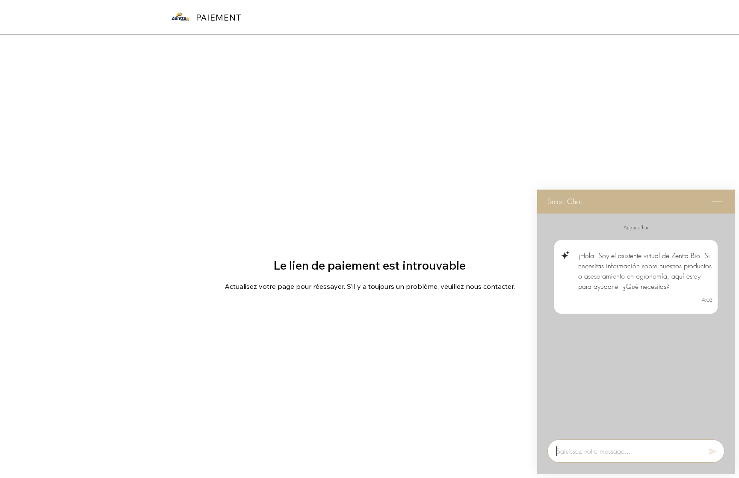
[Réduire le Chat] (717, 201)
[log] (636, 324)
